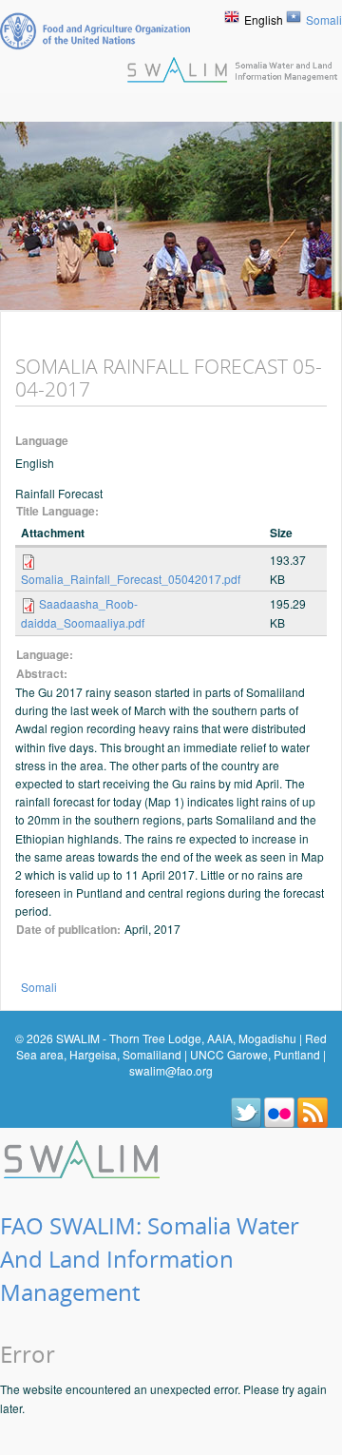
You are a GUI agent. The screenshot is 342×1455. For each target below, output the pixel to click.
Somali (324, 19)
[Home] (83, 1157)
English (263, 19)
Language (41, 441)
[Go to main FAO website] (95, 31)
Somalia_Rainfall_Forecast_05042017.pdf (130, 579)
